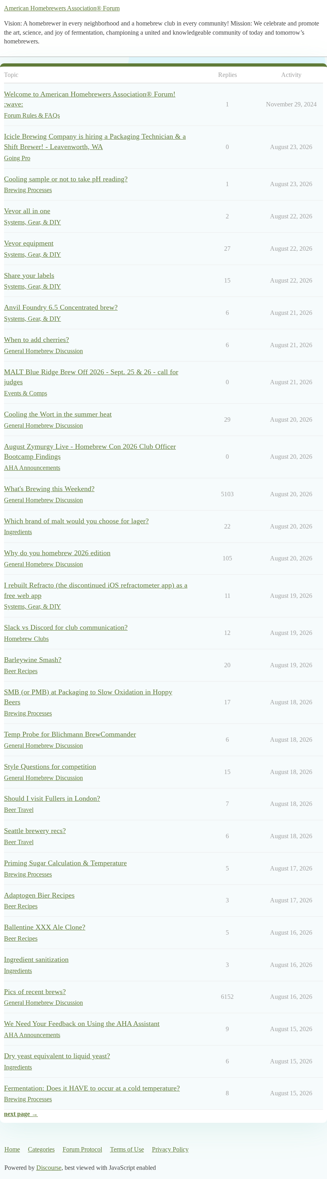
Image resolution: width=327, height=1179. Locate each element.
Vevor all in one (27, 211)
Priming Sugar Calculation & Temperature (65, 863)
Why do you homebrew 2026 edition (57, 553)
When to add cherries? (36, 340)
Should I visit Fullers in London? (52, 798)
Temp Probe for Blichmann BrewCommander (70, 734)
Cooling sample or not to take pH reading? (66, 179)
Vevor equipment (28, 243)
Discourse (48, 1167)
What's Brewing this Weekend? (49, 489)
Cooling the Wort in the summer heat (58, 414)
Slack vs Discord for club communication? (66, 627)
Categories (41, 1149)
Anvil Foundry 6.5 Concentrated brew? (61, 307)
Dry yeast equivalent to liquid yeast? (57, 1056)
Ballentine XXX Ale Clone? (44, 927)
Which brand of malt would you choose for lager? (76, 521)
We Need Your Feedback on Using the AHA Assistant (82, 1024)
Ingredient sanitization (36, 959)
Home (12, 1149)
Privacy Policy (170, 1149)
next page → (21, 1113)
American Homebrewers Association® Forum (62, 8)
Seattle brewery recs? (35, 831)
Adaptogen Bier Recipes (39, 895)
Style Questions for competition (50, 766)
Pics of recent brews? (35, 992)
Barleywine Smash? (32, 660)
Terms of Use (127, 1149)
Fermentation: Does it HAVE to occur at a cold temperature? (92, 1088)
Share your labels (29, 275)
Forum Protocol (82, 1149)
